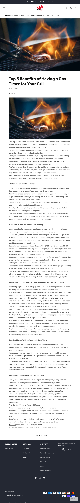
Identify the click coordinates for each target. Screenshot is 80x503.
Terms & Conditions (47, 453)
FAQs (42, 466)
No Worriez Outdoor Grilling (18, 502)
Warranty (43, 462)
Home (9, 15)
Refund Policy (45, 457)
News (16, 15)
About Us (26, 448)
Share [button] (13, 94)
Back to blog (41, 435)
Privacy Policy (45, 448)
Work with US (9, 448)
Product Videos (45, 470)
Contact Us (26, 453)
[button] (4, 8)
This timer (55, 208)
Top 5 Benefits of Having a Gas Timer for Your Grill (40, 15)
